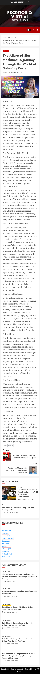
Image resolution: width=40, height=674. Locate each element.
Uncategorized (6, 572)
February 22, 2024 (16, 72)
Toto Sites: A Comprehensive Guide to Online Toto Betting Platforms (17, 624)
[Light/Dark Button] (29, 30)
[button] (2, 30)
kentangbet (6, 536)
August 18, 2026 (9, 581)
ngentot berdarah (8, 538)
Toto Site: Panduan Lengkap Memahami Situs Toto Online (19, 592)
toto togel (5, 551)
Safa (5, 72)
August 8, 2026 (9, 628)
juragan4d (5, 543)
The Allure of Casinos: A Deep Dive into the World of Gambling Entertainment (28, 493)
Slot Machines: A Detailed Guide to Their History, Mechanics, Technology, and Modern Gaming (19, 576)
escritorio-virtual (20, 15)
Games (5, 51)
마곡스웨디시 (7, 554)
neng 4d (25, 123)
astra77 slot (6, 557)
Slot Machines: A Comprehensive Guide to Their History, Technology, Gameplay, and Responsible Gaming (18, 655)
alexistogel (5, 533)
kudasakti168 (6, 530)
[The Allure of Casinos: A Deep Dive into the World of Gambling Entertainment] (9, 493)
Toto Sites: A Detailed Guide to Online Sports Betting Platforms (17, 608)
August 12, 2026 (9, 596)
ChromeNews (29, 669)
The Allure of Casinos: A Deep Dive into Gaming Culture (18, 508)
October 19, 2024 (24, 499)
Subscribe (37, 30)
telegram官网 (6, 549)
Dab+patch (6, 541)
